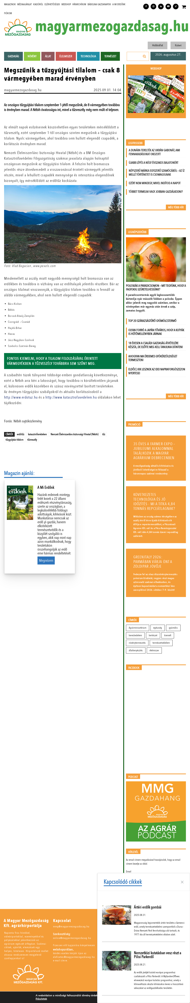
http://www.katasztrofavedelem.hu (71, 397)
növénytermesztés (137, 643)
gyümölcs (173, 628)
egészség (157, 628)
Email (128, 871)
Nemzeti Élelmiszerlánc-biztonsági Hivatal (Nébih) (75, 434)
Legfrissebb (135, 143)
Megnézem (46, 560)
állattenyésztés (136, 650)
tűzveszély (32, 439)
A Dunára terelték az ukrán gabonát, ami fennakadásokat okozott (154, 152)
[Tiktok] (175, 6)
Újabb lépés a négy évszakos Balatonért (153, 163)
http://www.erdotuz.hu (21, 397)
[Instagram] (153, 6)
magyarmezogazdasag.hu (112, 26)
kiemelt (167, 635)
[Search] (144, 56)
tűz (103, 434)
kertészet (153, 635)
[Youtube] (168, 6)
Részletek (41, 999)
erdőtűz (20, 434)
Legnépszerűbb (137, 232)
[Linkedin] (161, 6)
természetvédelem (161, 643)
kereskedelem (135, 635)
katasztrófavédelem (37, 434)
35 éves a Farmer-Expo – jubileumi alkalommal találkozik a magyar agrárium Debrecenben (154, 451)
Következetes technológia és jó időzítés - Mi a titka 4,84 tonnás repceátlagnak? (154, 501)
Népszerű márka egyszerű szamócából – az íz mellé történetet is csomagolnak (157, 173)
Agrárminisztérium (137, 628)
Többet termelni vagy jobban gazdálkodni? (156, 192)
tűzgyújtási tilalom (15, 439)
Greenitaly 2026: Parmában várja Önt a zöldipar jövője (152, 561)
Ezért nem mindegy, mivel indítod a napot (155, 183)
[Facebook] (146, 6)
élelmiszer (154, 650)
